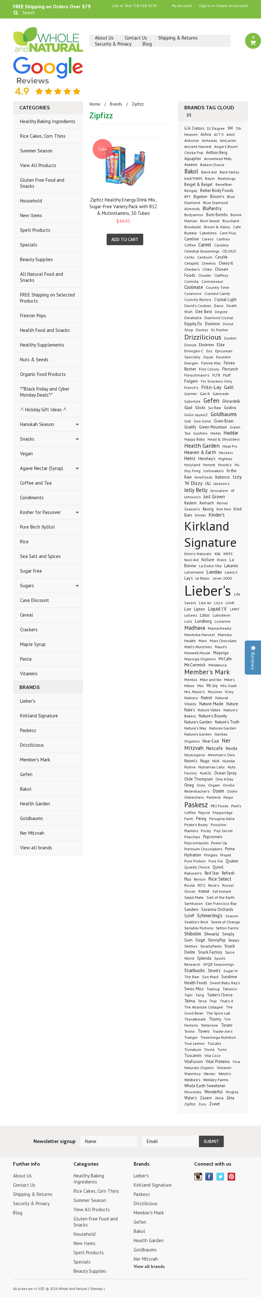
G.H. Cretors (194, 128)
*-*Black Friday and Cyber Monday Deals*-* (44, 392)
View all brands (36, 848)
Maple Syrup (33, 644)
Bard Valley (229, 172)
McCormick (195, 665)
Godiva (230, 407)
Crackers (29, 630)
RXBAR (203, 891)
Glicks (200, 407)
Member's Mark (35, 760)
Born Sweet (210, 220)
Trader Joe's (222, 1031)
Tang (199, 995)
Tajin (188, 995)
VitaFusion (193, 1061)
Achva (206, 134)
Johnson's (193, 497)
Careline (191, 238)
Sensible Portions (199, 927)
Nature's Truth (227, 721)
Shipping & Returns (178, 38)
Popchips (192, 836)
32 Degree (216, 128)
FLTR (216, 375)
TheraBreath (195, 1019)
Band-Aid (209, 172)
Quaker (232, 860)
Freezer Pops (33, 315)
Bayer (210, 178)
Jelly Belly (196, 490)
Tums (222, 1049)
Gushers (200, 433)
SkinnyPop (217, 939)
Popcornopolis (196, 842)
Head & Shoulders (224, 439)
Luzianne (222, 621)
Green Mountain (213, 426)
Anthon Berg (216, 152)
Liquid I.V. (217, 608)
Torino (189, 1031)
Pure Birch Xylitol (37, 527)
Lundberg (203, 621)
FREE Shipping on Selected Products (47, 298)
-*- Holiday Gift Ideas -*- (43, 410)
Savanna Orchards (217, 909)
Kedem (190, 502)
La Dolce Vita (210, 565)
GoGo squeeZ (196, 414)
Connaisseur (212, 281)
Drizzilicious (32, 745)
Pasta (26, 659)
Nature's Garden (198, 721)
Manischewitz (219, 628)
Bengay (190, 190)
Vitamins (29, 673)
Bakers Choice (212, 164)
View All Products (38, 165)
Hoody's (225, 464)
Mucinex (215, 691)
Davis (218, 305)
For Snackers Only (216, 381)
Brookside (192, 226)
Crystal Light (225, 299)
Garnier (190, 393)
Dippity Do (193, 323)
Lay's (188, 578)
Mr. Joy (212, 685)
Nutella (228, 760)
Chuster (204, 275)
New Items (31, 215)
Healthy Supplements (42, 345)
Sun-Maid (210, 976)
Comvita (191, 281)
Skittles (190, 946)
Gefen (26, 774)
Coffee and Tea (36, 483)
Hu (237, 464)
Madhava (194, 627)
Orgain (214, 785)
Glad (188, 407)
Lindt (230, 602)
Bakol (26, 789)
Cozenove (192, 293)
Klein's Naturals (198, 553)
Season (231, 915)
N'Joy (229, 691)
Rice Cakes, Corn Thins (43, 136)
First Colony (209, 369)
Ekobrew (206, 344)
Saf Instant (221, 891)
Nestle (231, 748)
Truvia (209, 1049)
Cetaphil (191, 263)
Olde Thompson (199, 778)
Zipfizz (189, 1104)
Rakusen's (193, 873)
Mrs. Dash (229, 685)
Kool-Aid (191, 559)
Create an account (232, 6)
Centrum (204, 257)
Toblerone (209, 1025)
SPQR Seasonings (218, 964)
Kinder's (217, 515)
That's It (226, 1001)
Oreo (201, 785)
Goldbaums (31, 818)
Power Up (219, 842)
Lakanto (231, 565)
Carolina (221, 244)
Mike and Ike (211, 679)
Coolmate (193, 287)
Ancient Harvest (197, 146)
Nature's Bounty (213, 716)
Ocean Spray (225, 772)
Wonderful (213, 1092)
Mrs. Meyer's (194, 691)
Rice (24, 542)
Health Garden (35, 804)
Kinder (200, 515)
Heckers (226, 452)
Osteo (232, 791)
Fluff (227, 374)
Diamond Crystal (218, 317)
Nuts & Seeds (34, 359)
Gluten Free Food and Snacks (42, 183)
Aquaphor (192, 158)
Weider (209, 1073)
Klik (218, 553)
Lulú (188, 621)
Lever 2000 (222, 578)
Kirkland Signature (39, 716)
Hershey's (206, 458)
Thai (213, 1001)
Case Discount (34, 600)
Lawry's (231, 572)
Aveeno (190, 164)
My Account (182, 6)
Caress (208, 239)
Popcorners (212, 836)
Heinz (189, 458)
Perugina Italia (222, 818)
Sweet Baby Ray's (225, 982)
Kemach (207, 502)
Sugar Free (31, 571)
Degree (221, 311)
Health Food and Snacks (45, 330)
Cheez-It (226, 263)
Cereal (26, 615)
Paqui (228, 797)
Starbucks (194, 970)
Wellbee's (192, 1079)
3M (230, 128)
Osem (218, 791)
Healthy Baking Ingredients (47, 121)
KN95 (228, 553)
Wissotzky (192, 1091)
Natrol (206, 697)
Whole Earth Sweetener (204, 1085)
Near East (210, 741)
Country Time (217, 287)
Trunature (192, 1049)
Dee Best (203, 311)
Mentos (190, 679)
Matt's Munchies (198, 646)
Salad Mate (194, 897)
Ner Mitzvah (32, 833)
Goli (187, 420)
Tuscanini (192, 1055)
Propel (225, 854)
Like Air (205, 602)
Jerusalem (219, 490)
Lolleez (190, 615)
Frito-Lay (211, 387)
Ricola (189, 885)
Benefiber (223, 184)
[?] (189, 115)
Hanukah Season (37, 424)
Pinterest (232, 1177)
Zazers (206, 1098)
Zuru (202, 1104)
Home (94, 104)
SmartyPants (211, 946)
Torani (226, 1025)
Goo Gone (202, 421)
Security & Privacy (113, 44)
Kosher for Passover (40, 512)
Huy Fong (192, 470)
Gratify (190, 427)
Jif (232, 490)
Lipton (199, 609)
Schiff (189, 915)
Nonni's (190, 761)
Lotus (205, 615)
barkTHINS (193, 178)
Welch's (224, 1073)
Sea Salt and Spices (40, 556)
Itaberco (222, 477)
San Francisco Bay (221, 903)
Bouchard (230, 220)
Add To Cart (124, 239)
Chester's (192, 269)
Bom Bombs (217, 214)
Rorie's (213, 885)
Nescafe (214, 748)
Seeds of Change (225, 921)
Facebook (209, 1177)
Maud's (221, 646)
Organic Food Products (43, 374)
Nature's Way (195, 727)
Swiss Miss (194, 989)
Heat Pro (229, 446)
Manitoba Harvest (199, 634)
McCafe (225, 658)
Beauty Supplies (36, 259)
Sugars (27, 586)
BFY (187, 196)
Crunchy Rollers (197, 299)
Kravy (222, 559)
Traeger (191, 1037)
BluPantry (212, 208)
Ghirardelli (231, 401)
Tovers (204, 1031)
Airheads (209, 140)
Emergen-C (193, 350)
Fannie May (211, 363)
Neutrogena (194, 754)
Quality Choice (197, 867)
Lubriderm (221, 615)
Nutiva (189, 767)
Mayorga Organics (200, 658)
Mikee (189, 685)
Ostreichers (194, 797)
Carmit (204, 245)
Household (31, 201)
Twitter (220, 1177)
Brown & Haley (217, 226)
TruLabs (214, 1043)
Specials (28, 245)
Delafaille (193, 317)
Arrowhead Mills (217, 158)
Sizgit (200, 940)
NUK (216, 760)
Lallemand (193, 572)
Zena (219, 1097)
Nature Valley (209, 709)
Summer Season (36, 151)
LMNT (235, 609)
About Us (104, 38)
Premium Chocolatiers (203, 848)
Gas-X (205, 393)
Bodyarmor (193, 214)
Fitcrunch (230, 369)
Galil (229, 387)
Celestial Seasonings (201, 250)
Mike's (229, 679)
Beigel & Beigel (198, 184)
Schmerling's (209, 915)
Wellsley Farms (215, 1079)
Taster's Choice (220, 994)
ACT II (218, 134)
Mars (203, 640)
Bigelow (200, 196)
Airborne (191, 140)
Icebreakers (213, 470)
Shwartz (211, 934)
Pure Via (215, 861)
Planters (191, 830)
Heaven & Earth (200, 452)
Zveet (214, 1104)
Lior (187, 609)
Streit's (214, 970)
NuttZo (205, 773)
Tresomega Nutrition (218, 1037)
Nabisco (191, 697)
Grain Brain (224, 421)
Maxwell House (197, 652)
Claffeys (221, 275)
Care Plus (228, 233)
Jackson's (221, 483)
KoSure (207, 559)
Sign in (205, 6)
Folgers (191, 381)
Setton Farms (227, 927)
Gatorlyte (192, 401)
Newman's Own (221, 754)
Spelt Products (35, 230)
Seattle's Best (196, 922)
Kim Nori (224, 509)
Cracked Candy (217, 293)
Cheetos (208, 263)
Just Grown (214, 497)
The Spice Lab (218, 1012)
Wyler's (190, 1098)
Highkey (225, 458)
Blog (147, 44)
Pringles (210, 854)
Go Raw (214, 407)
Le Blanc (202, 578)
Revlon (200, 879)
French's (191, 387)
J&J (208, 483)
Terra (203, 1001)
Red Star (212, 873)
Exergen (191, 363)
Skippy (233, 939)
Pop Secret (223, 830)
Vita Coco (212, 1055)
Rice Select (219, 879)
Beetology (227, 178)
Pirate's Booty (196, 824)
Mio (200, 685)
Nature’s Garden (198, 733)
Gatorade (221, 393)
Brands (116, 104)
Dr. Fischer (219, 329)
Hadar (215, 433)
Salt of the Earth (221, 897)
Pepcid (204, 812)
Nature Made (211, 704)
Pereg (201, 818)
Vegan (26, 454)
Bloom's (217, 196)
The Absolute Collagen (203, 1006)
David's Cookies (198, 305)
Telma (189, 1000)
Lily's (218, 602)
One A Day (224, 778)
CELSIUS (229, 251)
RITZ (201, 885)
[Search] (15, 12)
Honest (209, 464)
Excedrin (223, 356)
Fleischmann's (196, 375)
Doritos (202, 329)
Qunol (218, 866)
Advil (230, 134)
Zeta (230, 1097)
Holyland (192, 464)
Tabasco (229, 988)
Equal (208, 357)
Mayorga (221, 652)
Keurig (208, 508)
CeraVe (221, 257)
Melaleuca (217, 664)
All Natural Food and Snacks (41, 277)
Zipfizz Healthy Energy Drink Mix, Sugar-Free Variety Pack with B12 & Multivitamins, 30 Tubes (123, 206)
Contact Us (136, 38)
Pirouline (218, 824)
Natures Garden (222, 727)
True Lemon (194, 1043)
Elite (221, 345)
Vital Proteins (218, 1061)
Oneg (189, 785)
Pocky (206, 830)
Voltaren (224, 1067)
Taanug (213, 988)
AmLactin (228, 140)
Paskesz (28, 730)
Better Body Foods (217, 190)
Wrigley (232, 1091)
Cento (189, 257)
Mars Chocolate (223, 640)
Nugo (204, 760)
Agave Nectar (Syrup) (41, 468)
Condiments (32, 498)
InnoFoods (203, 477)
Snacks (27, 439)
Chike (207, 269)
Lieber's (27, 701)
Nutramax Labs (211, 767)
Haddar (231, 433)
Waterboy (192, 1073)
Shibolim (192, 934)
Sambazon (194, 903)
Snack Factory (210, 952)
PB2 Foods (219, 805)
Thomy (215, 1019)
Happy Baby (195, 439)
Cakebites (208, 233)
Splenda (204, 958)
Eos (209, 350)
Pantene (214, 797)
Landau (214, 571)
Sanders (191, 909)
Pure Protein (195, 861)
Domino (212, 323)
